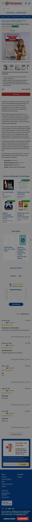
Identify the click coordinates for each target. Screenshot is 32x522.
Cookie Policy (19, 514)
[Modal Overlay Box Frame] (15, 261)
